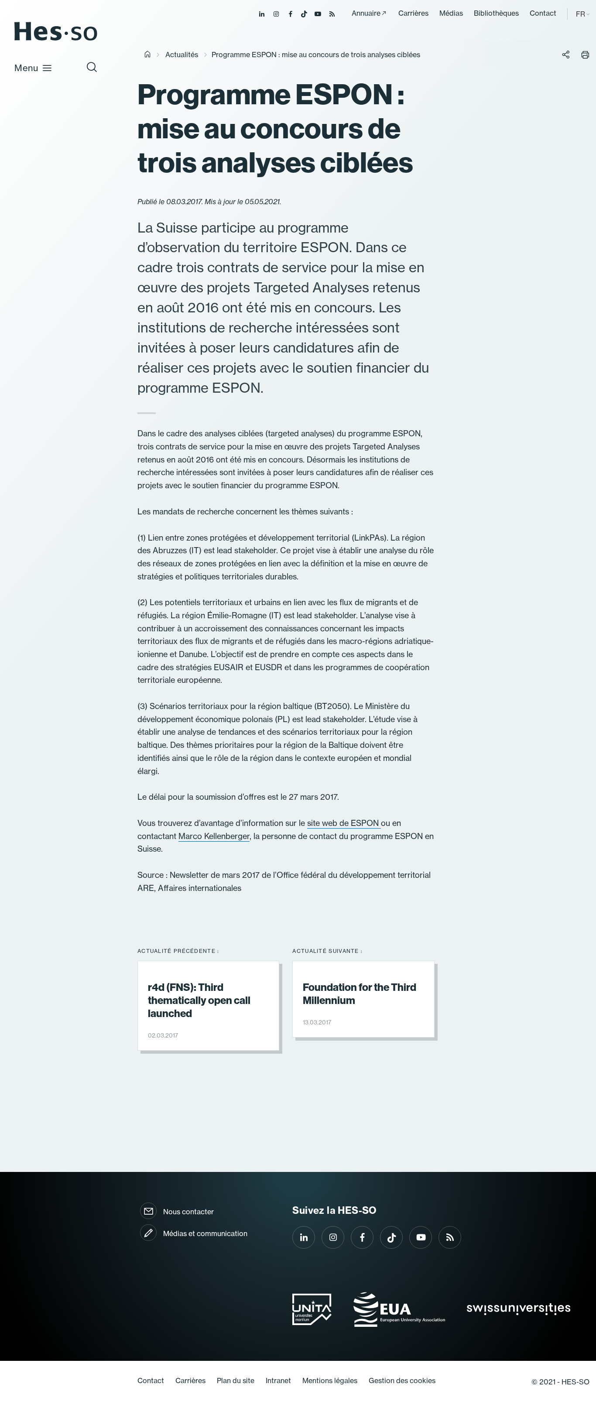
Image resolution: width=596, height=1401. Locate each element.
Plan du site (235, 1380)
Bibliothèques (496, 13)
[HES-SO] (55, 40)
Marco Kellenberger (214, 836)
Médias (451, 13)
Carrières (413, 13)
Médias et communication (205, 1233)
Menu (26, 67)
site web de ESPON (344, 823)
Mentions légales (329, 1380)
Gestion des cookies (402, 1380)
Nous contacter (188, 1211)
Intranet (278, 1380)
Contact (543, 13)
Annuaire (366, 13)
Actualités (181, 54)
